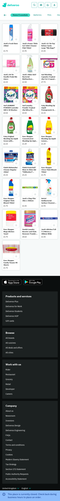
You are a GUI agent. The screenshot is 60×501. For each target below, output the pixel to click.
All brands (10, 338)
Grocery (9, 379)
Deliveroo (10, 5)
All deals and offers (14, 347)
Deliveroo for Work (14, 306)
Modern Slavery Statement (17, 459)
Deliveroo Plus (12, 301)
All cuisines (11, 343)
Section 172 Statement (16, 469)
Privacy (9, 450)
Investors (10, 420)
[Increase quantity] (16, 39)
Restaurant (10, 374)
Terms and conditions (15, 445)
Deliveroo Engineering (15, 430)
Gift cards (10, 321)
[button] (11, 38)
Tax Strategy (11, 464)
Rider (8, 369)
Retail (8, 384)
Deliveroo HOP (12, 316)
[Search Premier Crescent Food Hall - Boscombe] (34, 5)
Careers (9, 394)
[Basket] (41, 5)
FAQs (8, 435)
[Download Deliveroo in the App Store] (11, 282)
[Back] (5, 15)
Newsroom (10, 416)
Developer (10, 389)
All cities (9, 352)
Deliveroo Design (13, 425)
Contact (9, 440)
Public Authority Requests (17, 474)
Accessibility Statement (16, 479)
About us (9, 411)
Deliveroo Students (14, 311)
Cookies (9, 454)
